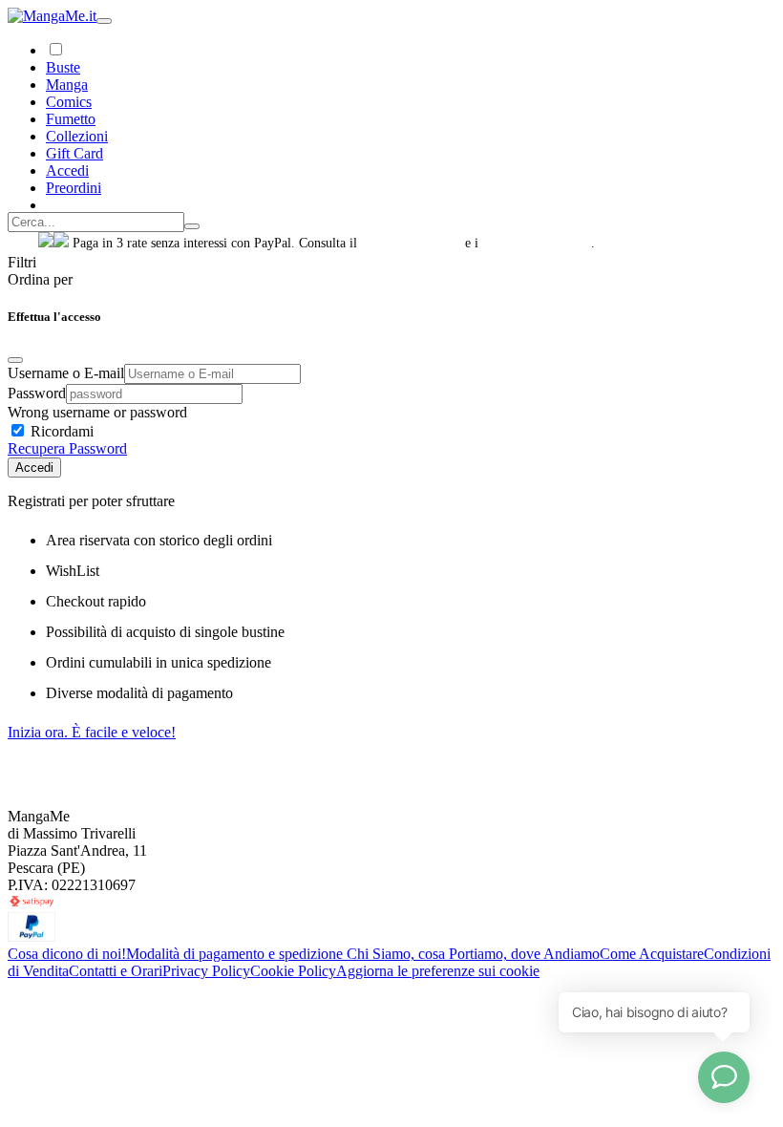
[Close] (15, 360)
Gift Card (74, 153)
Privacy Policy (206, 971)
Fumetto (70, 119)
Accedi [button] (67, 170)
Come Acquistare (652, 954)
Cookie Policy (293, 971)
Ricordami (60, 431)
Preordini (73, 188)
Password (37, 393)
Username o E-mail (66, 373)
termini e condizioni (536, 243)
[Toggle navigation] (104, 21)
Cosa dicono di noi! (67, 954)
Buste (63, 67)
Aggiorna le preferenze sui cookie (438, 971)
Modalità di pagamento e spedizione (236, 954)
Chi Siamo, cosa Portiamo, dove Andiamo (473, 954)
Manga (67, 84)
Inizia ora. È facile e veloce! (92, 732)
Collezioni (77, 136)
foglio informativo (411, 243)
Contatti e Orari (115, 971)
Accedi (34, 467)
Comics (69, 102)
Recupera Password (67, 448)
